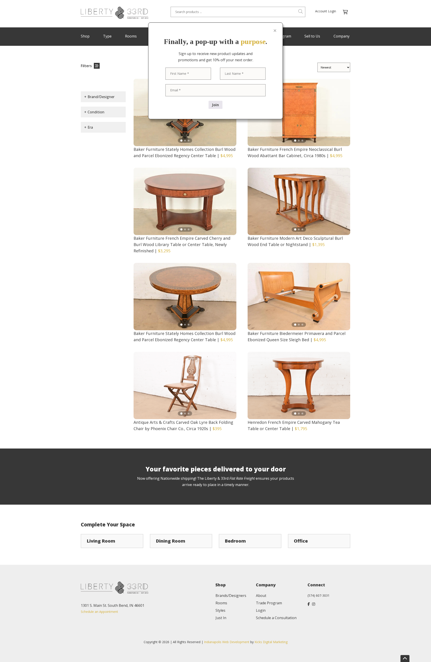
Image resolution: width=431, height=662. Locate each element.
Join (215, 104)
